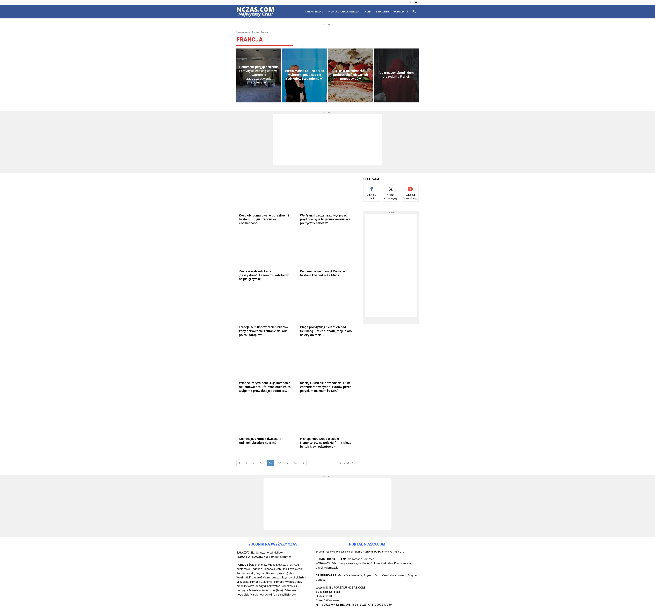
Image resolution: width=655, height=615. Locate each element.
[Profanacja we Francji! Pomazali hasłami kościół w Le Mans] (326, 249)
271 (279, 463)
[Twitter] (410, 2)
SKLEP (367, 11)
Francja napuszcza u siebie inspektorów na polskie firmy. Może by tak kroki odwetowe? (325, 443)
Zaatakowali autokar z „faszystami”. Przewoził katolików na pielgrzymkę (264, 275)
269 (261, 463)
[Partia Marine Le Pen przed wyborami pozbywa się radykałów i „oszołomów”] (304, 75)
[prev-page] (239, 463)
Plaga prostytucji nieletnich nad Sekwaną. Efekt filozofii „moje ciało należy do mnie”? (326, 331)
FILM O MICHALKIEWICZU (343, 11)
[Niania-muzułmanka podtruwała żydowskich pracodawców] (350, 75)
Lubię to (372, 187)
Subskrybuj (410, 187)
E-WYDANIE (382, 11)
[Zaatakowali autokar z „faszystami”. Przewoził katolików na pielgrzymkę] (265, 249)
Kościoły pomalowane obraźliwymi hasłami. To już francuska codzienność (264, 219)
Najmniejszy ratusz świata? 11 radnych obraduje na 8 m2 (261, 441)
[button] (414, 11)
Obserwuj (391, 187)
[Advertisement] (327, 48)
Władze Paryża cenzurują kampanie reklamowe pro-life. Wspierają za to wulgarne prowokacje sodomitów (265, 387)
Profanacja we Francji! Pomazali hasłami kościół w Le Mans (323, 273)
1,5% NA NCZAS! (314, 11)
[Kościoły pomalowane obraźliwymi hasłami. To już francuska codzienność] (265, 193)
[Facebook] (404, 2)
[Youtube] (416, 2)
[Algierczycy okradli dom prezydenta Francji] (396, 75)
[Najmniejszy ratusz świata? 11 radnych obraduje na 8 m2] (265, 417)
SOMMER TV (401, 11)
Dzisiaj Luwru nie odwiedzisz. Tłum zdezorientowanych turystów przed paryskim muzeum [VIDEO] (326, 387)
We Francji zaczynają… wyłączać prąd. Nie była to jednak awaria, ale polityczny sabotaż (325, 219)
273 (295, 463)
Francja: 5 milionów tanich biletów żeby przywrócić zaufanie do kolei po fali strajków (263, 331)
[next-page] (304, 463)
